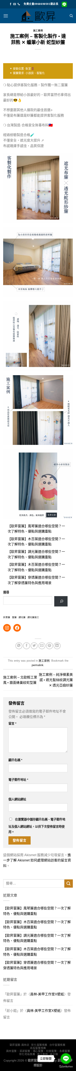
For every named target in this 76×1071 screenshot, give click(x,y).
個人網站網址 (17, 799)
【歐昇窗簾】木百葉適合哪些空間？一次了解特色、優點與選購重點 (37, 924)
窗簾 (14, 617)
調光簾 (22, 617)
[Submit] (68, 883)
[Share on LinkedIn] (57, 645)
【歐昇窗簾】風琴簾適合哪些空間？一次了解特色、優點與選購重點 (37, 911)
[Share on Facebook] (26, 645)
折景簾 (6, 617)
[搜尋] (71, 16)
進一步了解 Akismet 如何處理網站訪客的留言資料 (37, 860)
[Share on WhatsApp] (18, 645)
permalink (37, 665)
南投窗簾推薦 (38, 1048)
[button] (5, 16)
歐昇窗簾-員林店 (19, 1045)
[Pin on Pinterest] (49, 645)
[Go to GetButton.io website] (66, 1066)
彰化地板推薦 (27, 1054)
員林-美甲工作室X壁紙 (47, 994)
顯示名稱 (15, 760)
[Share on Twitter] (34, 645)
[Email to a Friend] (41, 645)
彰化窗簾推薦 (39, 1045)
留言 (12, 723)
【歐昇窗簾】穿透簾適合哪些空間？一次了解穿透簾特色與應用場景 (37, 965)
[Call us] (19, 4)
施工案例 (38, 30)
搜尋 (6, 592)
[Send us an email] (14, 4)
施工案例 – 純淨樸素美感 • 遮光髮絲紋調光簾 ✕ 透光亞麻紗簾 (56, 680)
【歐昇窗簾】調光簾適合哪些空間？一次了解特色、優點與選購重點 (37, 938)
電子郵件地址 (18, 779)
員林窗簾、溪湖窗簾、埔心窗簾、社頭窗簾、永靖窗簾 (38, 1051)
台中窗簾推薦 (57, 1045)
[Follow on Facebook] (10, 4)
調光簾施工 (33, 617)
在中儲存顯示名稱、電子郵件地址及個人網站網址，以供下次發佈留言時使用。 (36, 826)
